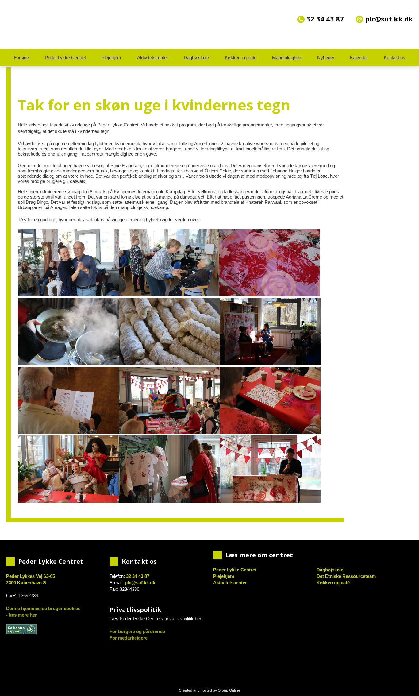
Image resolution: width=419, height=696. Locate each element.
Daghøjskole (196, 57)
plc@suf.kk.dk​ (388, 18)
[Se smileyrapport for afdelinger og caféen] (21, 629)
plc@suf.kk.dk (140, 582)
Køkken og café (240, 57)
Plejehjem (111, 57)
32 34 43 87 (324, 18)
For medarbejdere (129, 637)
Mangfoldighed (286, 57)
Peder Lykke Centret (65, 57)
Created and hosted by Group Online (209, 690)
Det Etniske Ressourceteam (346, 576)
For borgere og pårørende (137, 631)
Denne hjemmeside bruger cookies (43, 608)
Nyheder (325, 57)
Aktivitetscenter (152, 57)
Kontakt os (394, 57)
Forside (21, 57)
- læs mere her (21, 614)
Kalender (359, 57)
